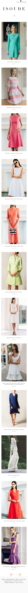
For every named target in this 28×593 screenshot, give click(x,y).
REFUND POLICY (9, 581)
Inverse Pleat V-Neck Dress (14, 61)
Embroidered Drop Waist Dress (14, 107)
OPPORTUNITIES (10, 579)
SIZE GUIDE (23, 579)
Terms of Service (19, 582)
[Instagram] (18, 2)
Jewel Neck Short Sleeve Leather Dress (14, 246)
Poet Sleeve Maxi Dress (14, 475)
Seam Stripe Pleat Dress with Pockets (14, 198)
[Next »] (20, 574)
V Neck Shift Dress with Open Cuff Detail (14, 429)
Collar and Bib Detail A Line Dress (14, 292)
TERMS (3, 579)
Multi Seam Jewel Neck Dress (14, 337)
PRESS (17, 579)
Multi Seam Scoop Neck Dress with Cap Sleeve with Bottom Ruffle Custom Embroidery (14, 384)
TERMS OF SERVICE (10, 582)
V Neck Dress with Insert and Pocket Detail (14, 520)
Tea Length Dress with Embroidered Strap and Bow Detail (14, 567)
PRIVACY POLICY (18, 581)
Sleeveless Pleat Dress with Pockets (14, 153)
